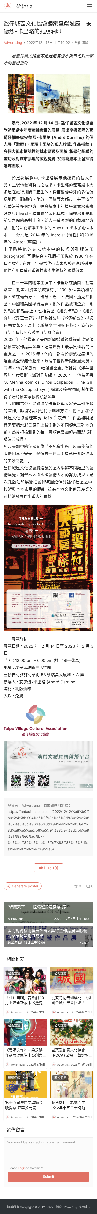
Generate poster (24, 886)
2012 (41, 1207)
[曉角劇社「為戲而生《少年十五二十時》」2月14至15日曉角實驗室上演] (71, 1084)
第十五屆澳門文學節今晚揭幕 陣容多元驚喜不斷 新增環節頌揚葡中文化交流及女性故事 (24, 1105)
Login (22, 1168)
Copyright (27, 1207)
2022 (49, 1207)
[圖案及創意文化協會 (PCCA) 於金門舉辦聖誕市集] (71, 1032)
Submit (48, 1176)
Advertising (13, 42)
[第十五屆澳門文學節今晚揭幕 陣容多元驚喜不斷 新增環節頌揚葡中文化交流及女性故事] (25, 1084)
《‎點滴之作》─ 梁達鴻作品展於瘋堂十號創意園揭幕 (24, 1053)
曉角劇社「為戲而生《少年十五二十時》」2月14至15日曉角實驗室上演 (70, 1105)
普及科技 (84, 1207)
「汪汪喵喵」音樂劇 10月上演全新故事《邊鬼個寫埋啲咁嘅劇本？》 (24, 1000)
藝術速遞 (81, 42)
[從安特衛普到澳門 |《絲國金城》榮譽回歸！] (71, 980)
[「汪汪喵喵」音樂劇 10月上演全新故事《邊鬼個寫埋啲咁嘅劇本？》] (25, 980)
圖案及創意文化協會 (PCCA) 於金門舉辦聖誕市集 (70, 1053)
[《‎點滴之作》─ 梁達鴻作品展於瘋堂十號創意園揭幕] (25, 1032)
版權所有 (13, 1207)
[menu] (89, 6)
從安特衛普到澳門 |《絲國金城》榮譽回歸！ (71, 1000)
